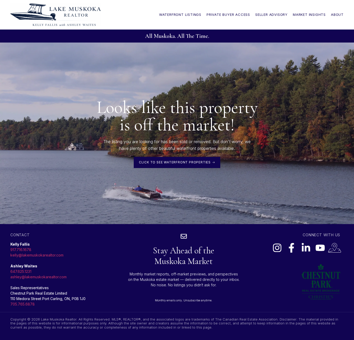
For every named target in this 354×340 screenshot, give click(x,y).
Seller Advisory (271, 14)
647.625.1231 (20, 271)
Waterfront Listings (180, 14)
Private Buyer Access (228, 14)
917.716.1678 (20, 249)
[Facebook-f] (291, 247)
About (337, 14)
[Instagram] (277, 247)
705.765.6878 (22, 304)
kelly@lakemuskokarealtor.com (36, 255)
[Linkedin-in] (305, 247)
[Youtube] (320, 247)
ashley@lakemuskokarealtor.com (38, 277)
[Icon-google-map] (334, 247)
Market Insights (309, 14)
